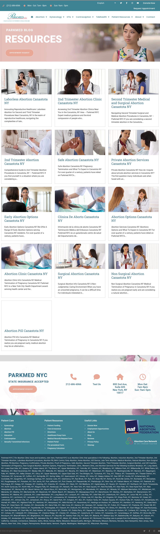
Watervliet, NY (85, 471)
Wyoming (104, 523)
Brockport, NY (7, 515)
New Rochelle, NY (108, 487)
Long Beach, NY (61, 494)
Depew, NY (91, 510)
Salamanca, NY (68, 479)
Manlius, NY (118, 492)
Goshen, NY (29, 505)
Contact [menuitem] (150, 17)
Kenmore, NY (137, 497)
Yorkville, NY (85, 468)
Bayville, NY (60, 515)
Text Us (97, 384)
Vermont (55, 523)
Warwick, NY (139, 471)
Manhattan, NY (130, 492)
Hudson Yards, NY (93, 500)
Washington (71, 523)
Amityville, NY (31, 518)
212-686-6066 (73, 384)
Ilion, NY (82, 500)
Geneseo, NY (90, 505)
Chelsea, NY (75, 513)
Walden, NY (14, 473)
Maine (58, 521)
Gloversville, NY (41, 505)
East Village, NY (136, 508)
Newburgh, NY (56, 487)
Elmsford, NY (87, 508)
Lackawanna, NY (60, 497)
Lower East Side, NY (13, 468)
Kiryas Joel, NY (87, 497)
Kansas (52, 521)
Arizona (147, 518)
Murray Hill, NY (21, 489)
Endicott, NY (75, 508)
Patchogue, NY (7, 484)
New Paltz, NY (122, 487)
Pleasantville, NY (83, 481)
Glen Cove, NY (68, 505)
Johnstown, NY (7, 500)
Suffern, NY (31, 476)
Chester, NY (64, 513)
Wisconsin (95, 523)
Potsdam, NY (26, 481)
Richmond (97, 518)
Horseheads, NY (151, 500)
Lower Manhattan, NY (45, 494)
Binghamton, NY (37, 515)
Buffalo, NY (137, 513)
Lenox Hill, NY (136, 494)
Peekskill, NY (149, 481)
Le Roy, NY (147, 494)
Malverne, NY (6, 494)
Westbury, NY (6, 471)
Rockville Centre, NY (124, 479)
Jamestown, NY (36, 500)
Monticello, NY (64, 489)
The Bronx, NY (54, 468)
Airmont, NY (87, 518)
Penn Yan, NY (110, 481)
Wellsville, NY (51, 471)
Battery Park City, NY (75, 515)
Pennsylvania (34, 523)
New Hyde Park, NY (138, 487)
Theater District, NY (147, 473)
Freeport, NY (126, 505)
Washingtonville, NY (125, 471)
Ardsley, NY (6, 518)
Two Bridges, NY (86, 473)
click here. (51, 458)
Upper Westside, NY (52, 473)
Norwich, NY (124, 484)
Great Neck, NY (16, 505)
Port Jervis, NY (39, 481)
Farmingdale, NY (52, 508)
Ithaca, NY (48, 500)
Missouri (105, 521)
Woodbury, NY (108, 468)
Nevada (120, 521)
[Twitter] (121, 3)
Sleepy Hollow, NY (105, 476)
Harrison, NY (117, 502)
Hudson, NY (139, 500)
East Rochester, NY (12, 510)
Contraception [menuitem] (83, 17)
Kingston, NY (111, 497)
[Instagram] (132, 3)
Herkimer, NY (41, 502)
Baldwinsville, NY (125, 515)
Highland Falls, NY (27, 502)
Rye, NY (91, 479)
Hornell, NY (5, 502)
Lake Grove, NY (46, 497)
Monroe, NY (104, 489)
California (5, 521)
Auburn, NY (149, 515)
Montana (112, 521)
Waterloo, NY (111, 471)
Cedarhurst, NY (87, 513)
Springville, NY (43, 476)
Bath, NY (88, 515)
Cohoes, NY (9, 513)
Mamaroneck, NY (144, 492)
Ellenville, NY (124, 508)
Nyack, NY (113, 484)
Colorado (13, 521)
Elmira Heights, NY (100, 508)
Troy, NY (110, 473)
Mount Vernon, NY (35, 489)
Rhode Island (46, 523)
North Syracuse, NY (13, 487)
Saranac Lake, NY (53, 479)
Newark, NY (68, 487)
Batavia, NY (98, 515)
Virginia (63, 523)
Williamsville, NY (137, 468)
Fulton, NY (115, 505)
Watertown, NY (98, 471)
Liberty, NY (124, 494)
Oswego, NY (30, 484)
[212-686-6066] (73, 377)
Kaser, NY (147, 497)
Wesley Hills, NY (38, 471)
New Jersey (144, 521)
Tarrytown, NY (7, 476)
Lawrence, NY (7, 497)
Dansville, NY (102, 510)
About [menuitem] (138, 17)
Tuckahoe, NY (100, 473)
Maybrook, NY (45, 492)
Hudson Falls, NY (126, 500)
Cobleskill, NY (21, 513)
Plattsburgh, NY (97, 481)
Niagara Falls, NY (42, 487)
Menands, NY (6, 492)
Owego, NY (19, 484)
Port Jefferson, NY (53, 481)
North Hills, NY (28, 487)
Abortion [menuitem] (40, 17)
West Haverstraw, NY (22, 471)
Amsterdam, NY (18, 518)
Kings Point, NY (124, 497)
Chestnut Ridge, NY (50, 513)
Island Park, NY (59, 500)
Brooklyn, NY (141, 466)
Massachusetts (77, 521)
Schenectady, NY (142, 476)
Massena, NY (73, 492)
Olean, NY (74, 484)
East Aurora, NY (53, 510)
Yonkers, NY (96, 468)
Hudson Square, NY (110, 500)
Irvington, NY (72, 500)
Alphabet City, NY (45, 518)
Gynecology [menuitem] (56, 17)
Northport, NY (136, 484)
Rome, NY (111, 479)
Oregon (25, 523)
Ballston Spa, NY (110, 515)
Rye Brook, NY (81, 479)
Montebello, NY (92, 489)
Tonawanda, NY (131, 473)
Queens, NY (27, 468)
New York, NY (79, 487)
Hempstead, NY (54, 502)
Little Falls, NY (99, 494)
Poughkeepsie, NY (12, 481)
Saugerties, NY (20, 479)
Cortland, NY (133, 510)
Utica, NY (39, 473)
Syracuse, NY (19, 476)
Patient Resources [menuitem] (121, 17)
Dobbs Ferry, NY (79, 510)
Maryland (66, 521)
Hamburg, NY (140, 502)
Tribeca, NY (119, 473)
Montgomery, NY (78, 489)
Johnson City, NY (22, 500)
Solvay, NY (84, 476)
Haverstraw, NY (83, 502)
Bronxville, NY (149, 513)
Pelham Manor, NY (124, 481)
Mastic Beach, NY (59, 492)
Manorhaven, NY (105, 492)
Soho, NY (93, 476)
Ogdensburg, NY (101, 484)
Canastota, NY (111, 513)
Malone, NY (18, 494)
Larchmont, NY (20, 497)
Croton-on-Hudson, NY (117, 510)
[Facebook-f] (127, 3)
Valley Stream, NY (27, 473)
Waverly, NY (74, 471)
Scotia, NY (129, 476)
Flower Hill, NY (150, 505)
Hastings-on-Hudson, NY (101, 502)
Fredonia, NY (137, 505)
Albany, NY (77, 518)
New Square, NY (93, 487)
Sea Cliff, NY (119, 476)
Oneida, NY (64, 484)
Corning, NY (145, 510)
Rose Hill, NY (101, 479)
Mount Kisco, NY (51, 489)
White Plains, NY (151, 468)
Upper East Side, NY (70, 473)
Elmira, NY (114, 508)
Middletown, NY (148, 489)
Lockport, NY (74, 494)
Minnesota (96, 521)
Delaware (33, 521)
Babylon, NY (138, 515)
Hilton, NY (15, 502)
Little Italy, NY (86, 494)
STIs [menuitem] (69, 17)
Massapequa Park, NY (88, 492)
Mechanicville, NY (31, 492)
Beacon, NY (49, 515)
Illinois (45, 521)
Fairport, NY (65, 508)
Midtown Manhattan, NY (131, 489)
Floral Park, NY (7, 508)
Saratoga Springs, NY (36, 479)
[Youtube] (138, 3)
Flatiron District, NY (22, 508)
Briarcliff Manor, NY (22, 515)
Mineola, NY (115, 489)
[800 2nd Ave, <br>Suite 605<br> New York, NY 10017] (120, 377)
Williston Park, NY (122, 468)
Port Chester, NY (69, 481)
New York (12, 523)
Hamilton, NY (129, 502)
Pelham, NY (138, 481)
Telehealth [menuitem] (101, 17)
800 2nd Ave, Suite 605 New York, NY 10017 (120, 388)
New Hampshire (131, 521)
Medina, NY (18, 492)
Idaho (40, 521)
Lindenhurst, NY (112, 494)
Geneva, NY (79, 505)
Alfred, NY (58, 518)
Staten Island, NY (40, 468)
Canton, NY (99, 513)
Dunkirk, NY (66, 510)
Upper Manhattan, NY (70, 468)
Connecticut (23, 521)
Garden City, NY (103, 505)
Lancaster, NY (32, 497)
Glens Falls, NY (54, 505)
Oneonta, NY (53, 484)
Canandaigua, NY (125, 513)
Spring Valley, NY (57, 476)
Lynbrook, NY (29, 494)
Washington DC (84, 523)
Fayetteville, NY (37, 508)
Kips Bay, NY (100, 497)
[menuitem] (32, 17)
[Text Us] (97, 377)
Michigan (87, 521)
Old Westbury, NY (86, 484)
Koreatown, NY (74, 497)
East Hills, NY (26, 510)
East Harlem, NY (39, 510)
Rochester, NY (140, 479)
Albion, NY (67, 518)
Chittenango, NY (34, 513)
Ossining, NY (41, 484)
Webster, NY (63, 471)
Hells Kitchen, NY (69, 502)
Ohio (19, 523)
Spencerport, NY (71, 476)
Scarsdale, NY (7, 479)
